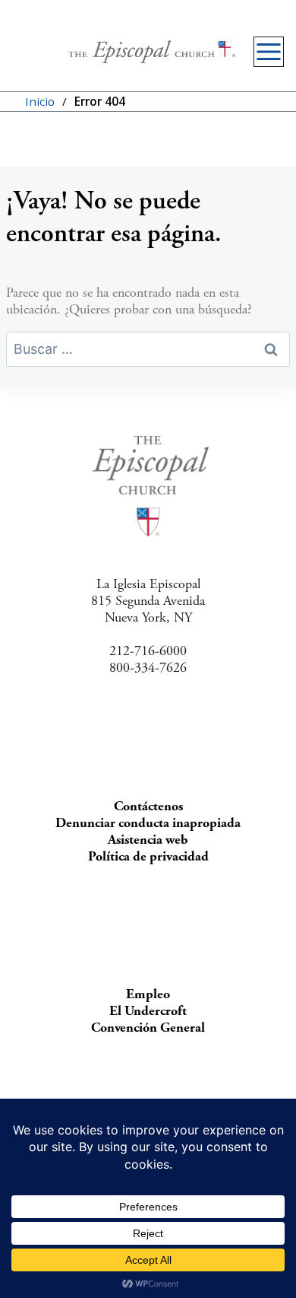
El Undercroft (148, 1011)
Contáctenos (148, 806)
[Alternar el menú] (268, 52)
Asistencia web (148, 839)
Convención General (148, 1027)
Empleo (148, 994)
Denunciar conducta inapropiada (148, 823)
